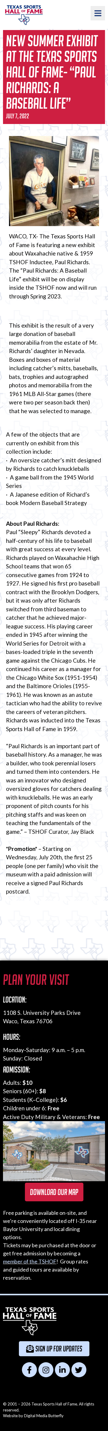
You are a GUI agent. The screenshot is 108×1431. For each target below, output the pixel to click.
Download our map (54, 1192)
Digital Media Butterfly (44, 1415)
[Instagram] (45, 1369)
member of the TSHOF (29, 1261)
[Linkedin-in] (62, 1369)
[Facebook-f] (29, 1369)
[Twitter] (78, 1369)
